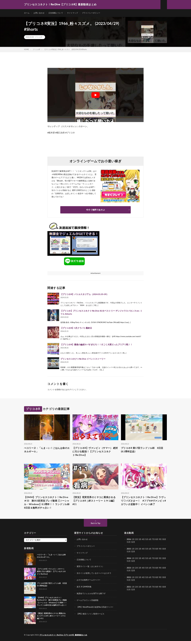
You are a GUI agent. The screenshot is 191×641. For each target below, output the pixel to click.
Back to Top (95, 523)
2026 (129, 539)
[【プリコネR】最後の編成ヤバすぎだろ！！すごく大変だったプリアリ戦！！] (53, 349)
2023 (129, 568)
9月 (160, 549)
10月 (164, 549)
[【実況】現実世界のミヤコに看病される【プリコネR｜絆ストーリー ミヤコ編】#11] (30, 618)
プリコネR (38, 37)
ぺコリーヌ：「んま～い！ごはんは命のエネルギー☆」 (47, 450)
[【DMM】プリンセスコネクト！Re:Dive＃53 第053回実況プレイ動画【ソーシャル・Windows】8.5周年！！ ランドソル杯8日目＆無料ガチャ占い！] (30, 602)
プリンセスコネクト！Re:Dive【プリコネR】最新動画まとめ (63, 635)
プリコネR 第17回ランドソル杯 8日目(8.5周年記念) (142, 450)
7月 (153, 539)
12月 (133, 552)
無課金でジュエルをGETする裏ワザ (91, 594)
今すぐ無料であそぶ (95, 210)
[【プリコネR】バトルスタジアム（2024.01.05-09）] (53, 298)
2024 (129, 558)
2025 (129, 549)
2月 (136, 539)
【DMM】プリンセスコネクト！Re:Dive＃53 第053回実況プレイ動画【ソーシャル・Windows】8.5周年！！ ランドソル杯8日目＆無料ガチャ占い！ (47, 502)
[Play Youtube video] (95, 95)
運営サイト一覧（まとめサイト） (90, 566)
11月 (129, 552)
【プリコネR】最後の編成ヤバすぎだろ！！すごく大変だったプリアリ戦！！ (96, 345)
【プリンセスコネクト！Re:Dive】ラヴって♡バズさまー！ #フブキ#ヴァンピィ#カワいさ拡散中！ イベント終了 (143, 501)
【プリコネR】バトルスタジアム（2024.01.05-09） (84, 294)
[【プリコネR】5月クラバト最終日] (53, 332)
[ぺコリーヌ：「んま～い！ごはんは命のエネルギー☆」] (30, 559)
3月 (140, 539)
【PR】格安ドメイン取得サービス (90, 614)
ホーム (26, 13)
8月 (156, 539)
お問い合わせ (39, 13)
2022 (129, 577)
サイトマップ (72, 13)
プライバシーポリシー (91, 13)
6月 (150, 539)
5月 (146, 539)
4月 (143, 539)
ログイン (71, 390)
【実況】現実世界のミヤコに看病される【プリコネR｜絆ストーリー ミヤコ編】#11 (94, 501)
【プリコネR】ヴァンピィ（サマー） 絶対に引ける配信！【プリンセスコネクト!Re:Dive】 (95, 451)
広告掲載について (55, 13)
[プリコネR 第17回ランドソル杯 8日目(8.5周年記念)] (30, 588)
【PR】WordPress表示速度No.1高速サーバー (95, 607)
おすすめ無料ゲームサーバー (88, 580)
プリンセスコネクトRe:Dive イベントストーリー (83, 359)
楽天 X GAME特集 (84, 587)
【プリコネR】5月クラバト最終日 (76, 328)
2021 (129, 587)
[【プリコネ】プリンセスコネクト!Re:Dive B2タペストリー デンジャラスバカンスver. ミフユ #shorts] (53, 315)
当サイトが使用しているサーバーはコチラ (94, 573)
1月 (133, 539)
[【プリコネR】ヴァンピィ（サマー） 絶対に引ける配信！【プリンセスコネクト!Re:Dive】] (30, 574)
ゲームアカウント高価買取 (87, 600)
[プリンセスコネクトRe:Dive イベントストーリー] (53, 363)
